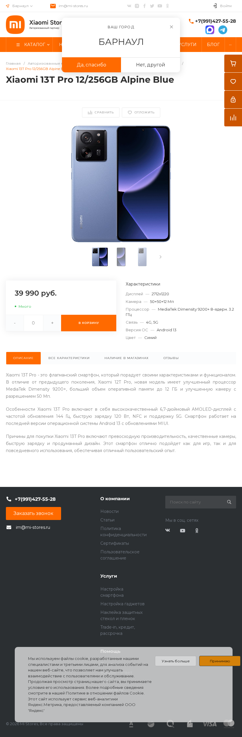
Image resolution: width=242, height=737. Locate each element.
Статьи (107, 520)
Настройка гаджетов (122, 603)
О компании (115, 498)
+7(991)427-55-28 (215, 21)
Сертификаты (114, 543)
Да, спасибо (91, 65)
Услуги (108, 576)
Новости (109, 511)
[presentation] (160, 256)
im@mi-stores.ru (73, 6)
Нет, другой (150, 65)
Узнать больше (176, 661)
